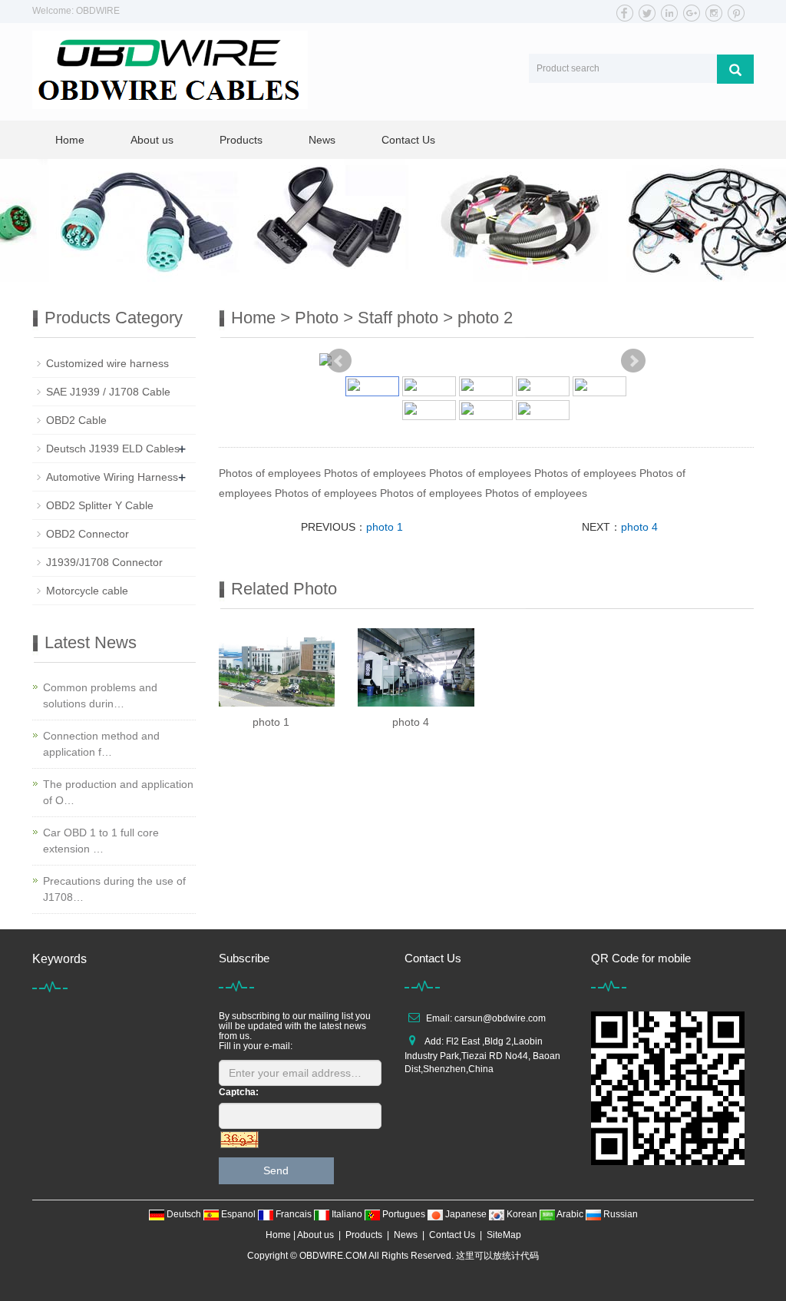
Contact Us (408, 140)
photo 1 (384, 527)
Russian (619, 1214)
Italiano (347, 1214)
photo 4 (639, 527)
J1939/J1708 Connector (104, 562)
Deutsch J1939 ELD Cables (113, 448)
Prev (339, 361)
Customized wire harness (107, 363)
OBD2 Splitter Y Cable (100, 505)
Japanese (466, 1214)
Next (633, 361)
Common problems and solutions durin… (100, 695)
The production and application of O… (118, 792)
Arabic (570, 1214)
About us (151, 140)
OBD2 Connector (87, 534)
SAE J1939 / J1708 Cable (108, 392)
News (322, 140)
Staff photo (398, 317)
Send (276, 1170)
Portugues (404, 1214)
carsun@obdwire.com (500, 1018)
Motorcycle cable (87, 590)
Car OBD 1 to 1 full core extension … (101, 840)
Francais (293, 1214)
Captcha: (239, 1092)
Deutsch (183, 1214)
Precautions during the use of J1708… (114, 889)
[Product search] (735, 69)
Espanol (238, 1214)
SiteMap (504, 1235)
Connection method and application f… (101, 744)
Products (241, 140)
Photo (317, 317)
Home (69, 140)
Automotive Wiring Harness (112, 477)
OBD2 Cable (76, 420)
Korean (522, 1214)
